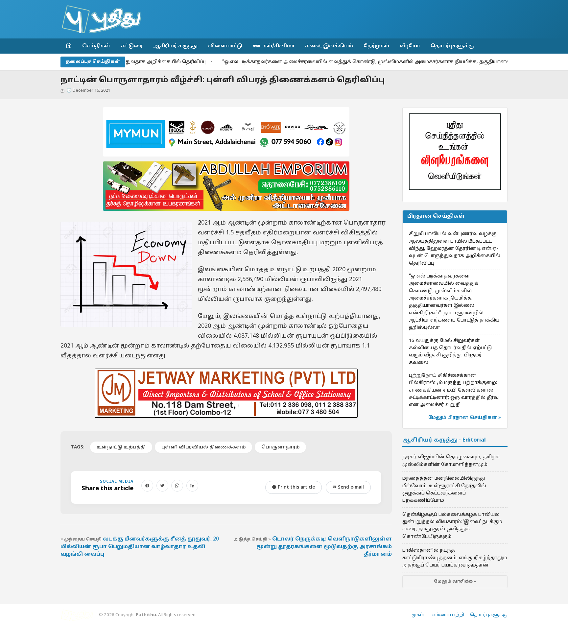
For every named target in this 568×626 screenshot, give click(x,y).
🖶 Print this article (293, 487)
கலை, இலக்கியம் (329, 46)
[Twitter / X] (162, 486)
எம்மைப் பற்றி (448, 615)
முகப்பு (419, 615)
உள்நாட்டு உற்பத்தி (121, 447)
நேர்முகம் (376, 46)
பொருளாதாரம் (280, 447)
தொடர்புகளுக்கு (452, 46)
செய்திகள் (96, 46)
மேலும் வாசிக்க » (455, 581)
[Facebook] (147, 486)
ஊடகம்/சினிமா (274, 46)
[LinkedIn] (192, 486)
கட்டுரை (132, 46)
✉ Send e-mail (348, 487)
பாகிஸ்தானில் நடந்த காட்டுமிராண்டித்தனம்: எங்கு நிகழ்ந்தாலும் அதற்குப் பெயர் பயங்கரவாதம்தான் (454, 557)
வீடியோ (410, 46)
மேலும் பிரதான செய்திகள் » (464, 418)
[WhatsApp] (177, 486)
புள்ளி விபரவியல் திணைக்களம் (203, 447)
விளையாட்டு (225, 46)
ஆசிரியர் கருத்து (175, 46)
